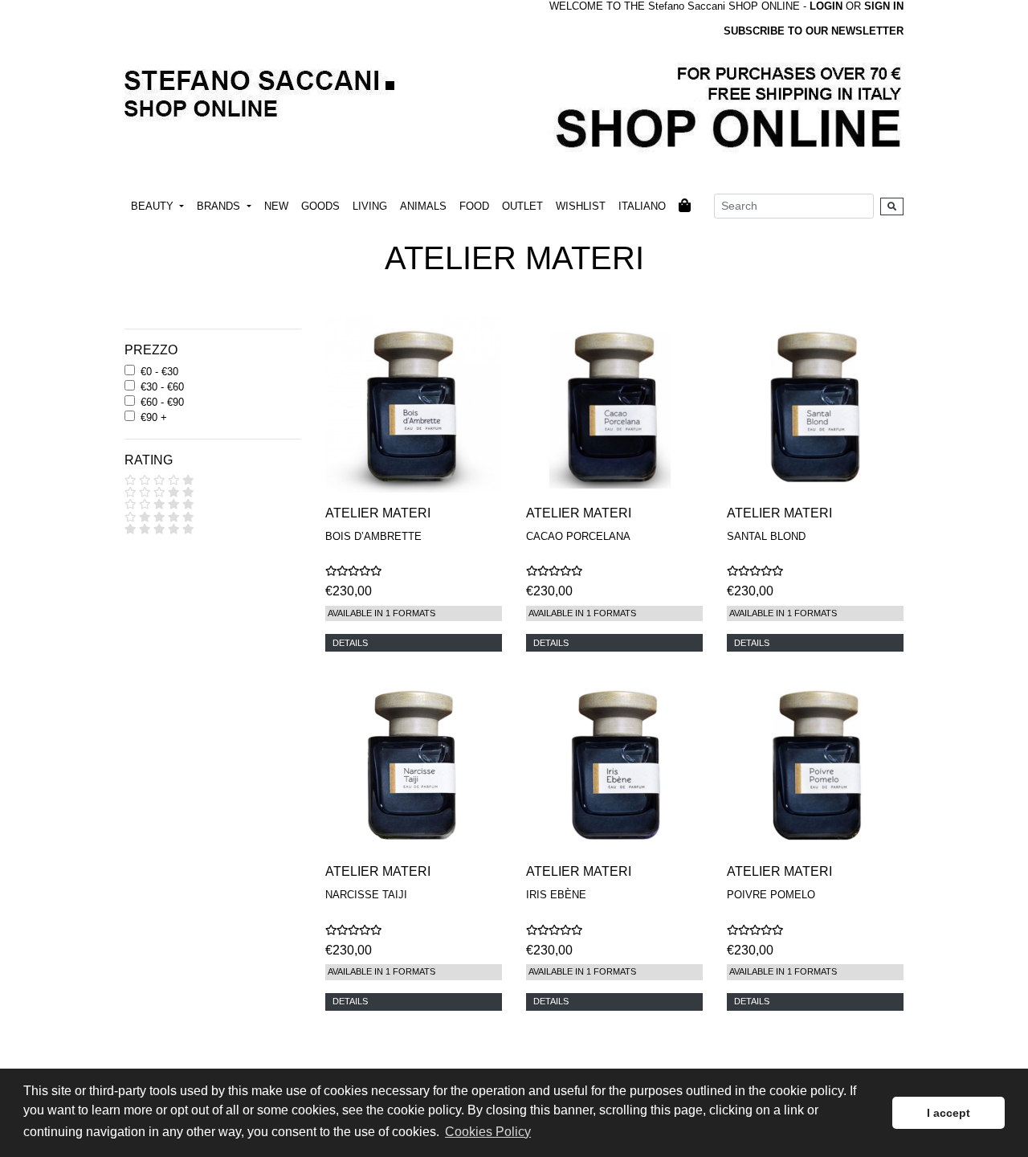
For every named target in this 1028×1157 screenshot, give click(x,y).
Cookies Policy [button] (488, 1132)
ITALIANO (642, 206)
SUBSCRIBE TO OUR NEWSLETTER (814, 31)
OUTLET (522, 206)
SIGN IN (884, 6)
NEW (276, 206)
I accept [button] (948, 1112)
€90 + (154, 417)
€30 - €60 (162, 387)
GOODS (320, 206)
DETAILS (350, 643)
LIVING (370, 206)
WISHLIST (581, 206)
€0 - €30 (159, 372)
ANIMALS (423, 206)
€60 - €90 (162, 402)
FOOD (474, 206)
